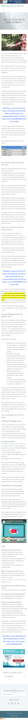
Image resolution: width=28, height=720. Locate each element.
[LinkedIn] (18, 703)
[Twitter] (12, 703)
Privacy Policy (9, 713)
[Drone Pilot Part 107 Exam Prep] (12, 6)
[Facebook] (9, 703)
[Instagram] (15, 703)
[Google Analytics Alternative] (3, 719)
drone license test (20, 97)
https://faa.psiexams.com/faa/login (15, 467)
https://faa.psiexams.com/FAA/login (11, 579)
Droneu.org (13, 715)
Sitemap (20, 713)
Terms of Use (15, 713)
